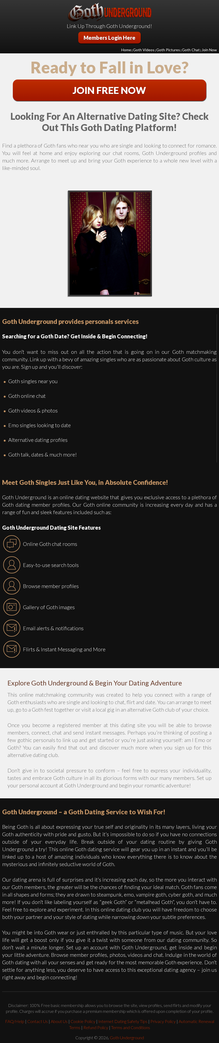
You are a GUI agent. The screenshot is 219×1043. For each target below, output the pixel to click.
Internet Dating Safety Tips (122, 1021)
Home (126, 49)
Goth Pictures (168, 49)
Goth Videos (143, 49)
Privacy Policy (163, 1021)
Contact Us (37, 1021)
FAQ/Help (14, 1021)
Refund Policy (95, 1027)
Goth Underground (127, 1037)
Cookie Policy (83, 1021)
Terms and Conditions (130, 1027)
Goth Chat (191, 49)
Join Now (209, 49)
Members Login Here (109, 37)
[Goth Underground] (109, 13)
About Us (59, 1021)
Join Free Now (109, 90)
